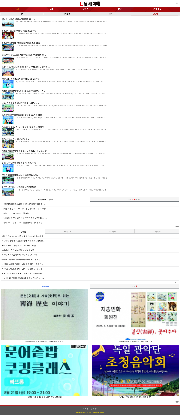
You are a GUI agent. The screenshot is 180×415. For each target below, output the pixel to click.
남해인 (23, 232)
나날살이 (154, 14)
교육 (110, 14)
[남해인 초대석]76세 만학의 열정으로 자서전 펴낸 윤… (23, 236)
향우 (120, 9)
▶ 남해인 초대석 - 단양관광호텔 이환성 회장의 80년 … (23, 241)
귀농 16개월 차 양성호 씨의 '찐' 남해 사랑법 (18, 246)
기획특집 (157, 9)
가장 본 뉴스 (134, 199)
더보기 (177, 227)
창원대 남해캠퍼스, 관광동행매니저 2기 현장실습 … (23, 204)
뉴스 (17, 9)
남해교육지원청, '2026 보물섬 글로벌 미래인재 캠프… (23, 223)
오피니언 (67, 232)
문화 (51, 9)
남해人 (85, 9)
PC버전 (85, 409)
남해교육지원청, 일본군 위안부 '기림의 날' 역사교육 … (24, 218)
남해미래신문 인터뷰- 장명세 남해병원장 (17, 250)
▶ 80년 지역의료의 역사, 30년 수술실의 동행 (19, 255)
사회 (21, 14)
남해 (134, 286)
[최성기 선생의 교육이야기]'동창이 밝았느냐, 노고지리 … (25, 209)
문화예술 (157, 232)
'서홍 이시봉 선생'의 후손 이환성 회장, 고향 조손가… (22, 273)
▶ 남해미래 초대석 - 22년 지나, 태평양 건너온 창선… (22, 278)
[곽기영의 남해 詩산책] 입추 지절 (15, 213)
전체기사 (94, 409)
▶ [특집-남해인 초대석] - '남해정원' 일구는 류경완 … (22, 264)
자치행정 (66, 14)
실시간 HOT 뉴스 (45, 199)
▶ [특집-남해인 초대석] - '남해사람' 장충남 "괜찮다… (22, 269)
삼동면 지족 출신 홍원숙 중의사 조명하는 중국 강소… (22, 259)
